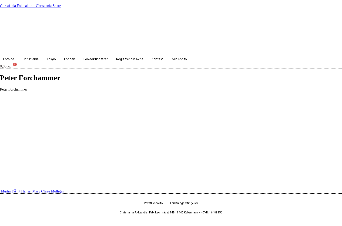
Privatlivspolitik (153, 203)
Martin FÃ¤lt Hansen (16, 191)
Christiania (31, 59)
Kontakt (158, 59)
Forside (8, 59)
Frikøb (51, 59)
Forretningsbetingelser (184, 203)
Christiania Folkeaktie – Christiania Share (30, 6)
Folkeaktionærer (96, 59)
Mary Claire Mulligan (48, 191)
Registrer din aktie (129, 59)
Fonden (69, 59)
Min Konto (179, 59)
